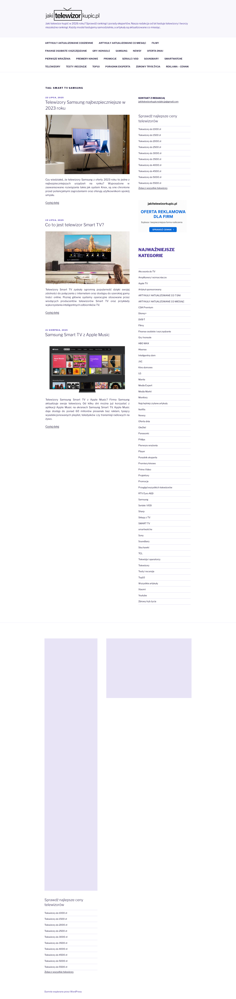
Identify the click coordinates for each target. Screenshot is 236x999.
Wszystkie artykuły (148, 583)
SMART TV (144, 523)
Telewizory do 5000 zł (149, 177)
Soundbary (143, 541)
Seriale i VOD (145, 505)
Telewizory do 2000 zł (149, 141)
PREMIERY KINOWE (87, 58)
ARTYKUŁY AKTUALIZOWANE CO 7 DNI (159, 295)
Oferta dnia (144, 421)
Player (141, 451)
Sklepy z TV (144, 517)
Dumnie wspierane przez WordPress (63, 991)
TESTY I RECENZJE (76, 66)
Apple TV (143, 283)
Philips (141, 439)
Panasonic (143, 433)
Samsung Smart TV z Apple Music (77, 334)
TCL (140, 553)
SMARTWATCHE (173, 58)
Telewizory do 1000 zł (149, 129)
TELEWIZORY (52, 66)
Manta (141, 379)
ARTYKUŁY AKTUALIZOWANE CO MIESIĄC (122, 43)
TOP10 (96, 66)
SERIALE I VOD (130, 58)
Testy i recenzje (146, 571)
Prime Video (144, 469)
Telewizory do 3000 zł (149, 153)
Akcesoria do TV (146, 271)
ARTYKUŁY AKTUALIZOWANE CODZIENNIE (69, 43)
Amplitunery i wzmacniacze (152, 277)
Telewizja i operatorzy (149, 559)
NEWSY (137, 50)
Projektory (143, 475)
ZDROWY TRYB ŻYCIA (148, 66)
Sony (141, 535)
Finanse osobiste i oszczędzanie (154, 331)
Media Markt (145, 391)
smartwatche (145, 529)
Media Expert (145, 385)
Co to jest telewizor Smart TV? (74, 224)
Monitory (143, 397)
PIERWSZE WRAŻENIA (57, 58)
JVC (140, 361)
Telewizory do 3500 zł (149, 159)
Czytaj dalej (52, 202)
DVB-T (141, 319)
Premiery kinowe (147, 463)
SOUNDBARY (151, 58)
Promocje (143, 481)
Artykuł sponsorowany (149, 289)
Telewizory (143, 565)
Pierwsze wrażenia (148, 445)
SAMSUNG (121, 50)
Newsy (141, 415)
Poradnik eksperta (147, 457)
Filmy (141, 325)
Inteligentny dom (147, 355)
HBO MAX (143, 343)
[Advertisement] (70, 764)
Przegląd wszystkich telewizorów (155, 487)
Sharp (141, 511)
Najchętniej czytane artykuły (153, 403)
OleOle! (142, 427)
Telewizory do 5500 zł (149, 183)
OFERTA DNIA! (155, 50)
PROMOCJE (110, 58)
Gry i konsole (144, 337)
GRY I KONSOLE (101, 50)
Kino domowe (145, 367)
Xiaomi (142, 589)
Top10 (141, 577)
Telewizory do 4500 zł (149, 171)
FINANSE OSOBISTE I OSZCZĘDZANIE (66, 50)
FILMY (155, 43)
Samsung (143, 499)
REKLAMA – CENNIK (177, 66)
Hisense (142, 349)
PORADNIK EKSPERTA (117, 66)
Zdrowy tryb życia (147, 601)
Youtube (142, 595)
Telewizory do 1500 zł (149, 135)
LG (139, 373)
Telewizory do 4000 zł (149, 165)
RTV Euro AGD (145, 493)
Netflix (141, 409)
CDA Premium (145, 307)
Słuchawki (143, 547)
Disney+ (142, 313)
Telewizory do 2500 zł (149, 147)
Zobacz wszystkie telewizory (152, 188)
